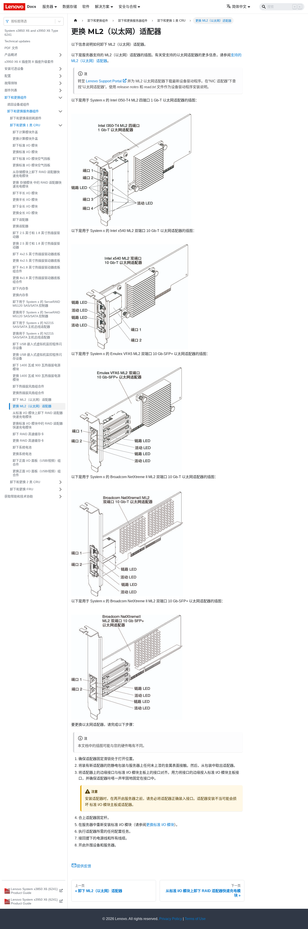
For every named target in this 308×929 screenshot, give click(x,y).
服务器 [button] (47, 7)
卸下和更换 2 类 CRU (25, 482)
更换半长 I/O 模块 (25, 199)
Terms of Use (195, 919)
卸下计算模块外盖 (25, 132)
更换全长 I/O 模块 (25, 213)
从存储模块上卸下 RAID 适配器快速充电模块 (36, 174)
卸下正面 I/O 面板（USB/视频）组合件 (37, 462)
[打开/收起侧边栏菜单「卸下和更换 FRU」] (60, 489)
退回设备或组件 (18, 104)
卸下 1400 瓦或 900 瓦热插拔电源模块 (36, 367)
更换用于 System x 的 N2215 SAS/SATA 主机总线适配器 (33, 335)
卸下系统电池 (22, 447)
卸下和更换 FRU (21, 489)
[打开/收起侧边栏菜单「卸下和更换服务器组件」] (60, 111)
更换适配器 (20, 226)
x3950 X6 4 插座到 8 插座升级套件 (29, 61)
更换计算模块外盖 (25, 138)
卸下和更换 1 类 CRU (25, 125)
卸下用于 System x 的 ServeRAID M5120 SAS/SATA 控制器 (36, 304)
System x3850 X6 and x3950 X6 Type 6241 (31, 32)
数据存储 (69, 7)
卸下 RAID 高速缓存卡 (28, 434)
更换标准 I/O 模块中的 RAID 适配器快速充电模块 (38, 425)
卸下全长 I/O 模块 (25, 206)
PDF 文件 (11, 48)
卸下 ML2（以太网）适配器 (32, 399)
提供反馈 (84, 866)
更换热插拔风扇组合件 (28, 393)
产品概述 (11, 54)
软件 (86, 7)
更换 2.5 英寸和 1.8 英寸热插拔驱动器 (36, 245)
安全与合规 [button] (128, 7)
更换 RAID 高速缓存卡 (28, 440)
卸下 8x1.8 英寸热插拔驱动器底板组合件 (36, 269)
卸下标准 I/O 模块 (25, 145)
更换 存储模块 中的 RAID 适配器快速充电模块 (37, 184)
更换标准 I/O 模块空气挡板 (31, 165)
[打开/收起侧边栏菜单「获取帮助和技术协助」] (60, 496)
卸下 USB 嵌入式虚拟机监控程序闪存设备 (37, 346)
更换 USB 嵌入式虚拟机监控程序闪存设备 (37, 356)
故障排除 (11, 83)
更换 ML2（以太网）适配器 (32, 406)
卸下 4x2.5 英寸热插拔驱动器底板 (36, 254)
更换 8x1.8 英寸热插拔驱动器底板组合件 (36, 280)
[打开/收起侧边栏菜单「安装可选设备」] (60, 68)
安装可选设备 (14, 68)
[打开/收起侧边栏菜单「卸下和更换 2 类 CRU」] (60, 482)
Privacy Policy (170, 919)
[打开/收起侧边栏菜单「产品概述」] (60, 54)
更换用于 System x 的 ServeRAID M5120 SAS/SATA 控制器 (36, 314)
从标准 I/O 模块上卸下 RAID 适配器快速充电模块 (38, 415)
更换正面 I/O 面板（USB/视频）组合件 (37, 473)
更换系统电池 (22, 454)
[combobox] (11, 21)
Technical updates (17, 41)
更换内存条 (20, 295)
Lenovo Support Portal (104, 81)
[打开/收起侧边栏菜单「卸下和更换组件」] (60, 97)
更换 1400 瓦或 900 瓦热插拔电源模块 (36, 378)
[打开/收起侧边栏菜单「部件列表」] (60, 90)
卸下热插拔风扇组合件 (28, 386)
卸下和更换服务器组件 (23, 111)
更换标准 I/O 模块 (25, 152)
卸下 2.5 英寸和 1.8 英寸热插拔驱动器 (36, 235)
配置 (8, 76)
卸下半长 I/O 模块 (25, 193)
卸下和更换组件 (16, 97)
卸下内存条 (20, 288)
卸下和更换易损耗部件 (25, 118)
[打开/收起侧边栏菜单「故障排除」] (60, 83)
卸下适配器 (20, 219)
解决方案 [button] (102, 7)
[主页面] (75, 20)
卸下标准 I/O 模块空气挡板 (31, 158)
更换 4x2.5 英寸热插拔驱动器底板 (36, 260)
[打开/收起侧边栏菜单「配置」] (60, 76)
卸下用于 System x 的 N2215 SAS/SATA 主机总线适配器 (33, 325)
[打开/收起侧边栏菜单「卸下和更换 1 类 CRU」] (60, 125)
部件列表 (11, 90)
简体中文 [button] (239, 7)
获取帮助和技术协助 (19, 496)
